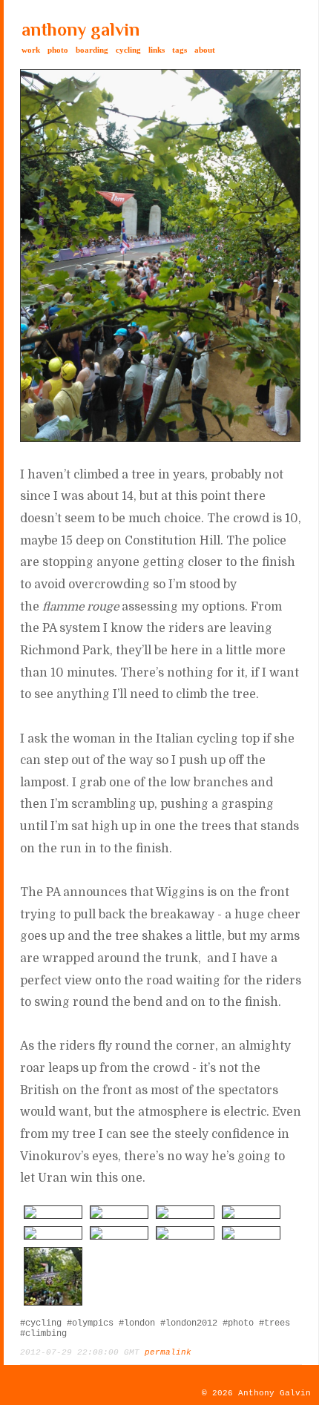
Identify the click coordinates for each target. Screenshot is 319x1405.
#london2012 (188, 1323)
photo (57, 49)
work (31, 49)
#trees (274, 1323)
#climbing (43, 1334)
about (204, 49)
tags (179, 49)
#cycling (41, 1323)
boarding (92, 49)
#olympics (90, 1323)
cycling (128, 49)
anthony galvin (80, 29)
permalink (168, 1352)
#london (137, 1323)
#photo (238, 1323)
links (156, 49)
